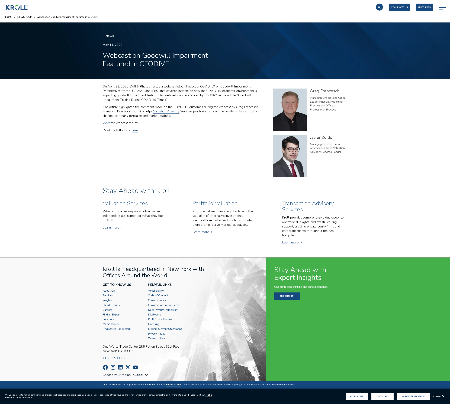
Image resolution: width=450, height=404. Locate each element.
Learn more (111, 227)
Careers (107, 310)
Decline (382, 396)
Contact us (399, 7)
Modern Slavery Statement (165, 329)
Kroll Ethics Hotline (160, 319)
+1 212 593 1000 (115, 358)
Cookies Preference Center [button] (164, 305)
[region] (225, 396)
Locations (109, 319)
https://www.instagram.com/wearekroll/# (113, 367)
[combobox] (141, 375)
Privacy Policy (156, 333)
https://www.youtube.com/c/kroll (135, 367)
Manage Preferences (413, 396)
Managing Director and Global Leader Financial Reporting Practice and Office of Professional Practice (328, 104)
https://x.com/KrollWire (128, 367)
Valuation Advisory (166, 111)
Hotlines (424, 7)
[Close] (443, 396)
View (106, 123)
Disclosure (154, 314)
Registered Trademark (117, 329)
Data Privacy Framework (163, 310)
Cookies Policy (157, 300)
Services (108, 295)
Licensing (153, 324)
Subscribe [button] (287, 296)
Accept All (357, 396)
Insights (107, 300)
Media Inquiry (111, 324)
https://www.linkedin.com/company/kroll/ (120, 367)
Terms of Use (156, 338)
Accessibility (156, 290)
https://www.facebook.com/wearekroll (105, 367)
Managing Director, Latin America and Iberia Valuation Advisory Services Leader (327, 148)
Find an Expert (111, 314)
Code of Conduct (158, 295)
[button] (379, 7)
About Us (109, 290)
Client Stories (111, 305)
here (134, 130)
